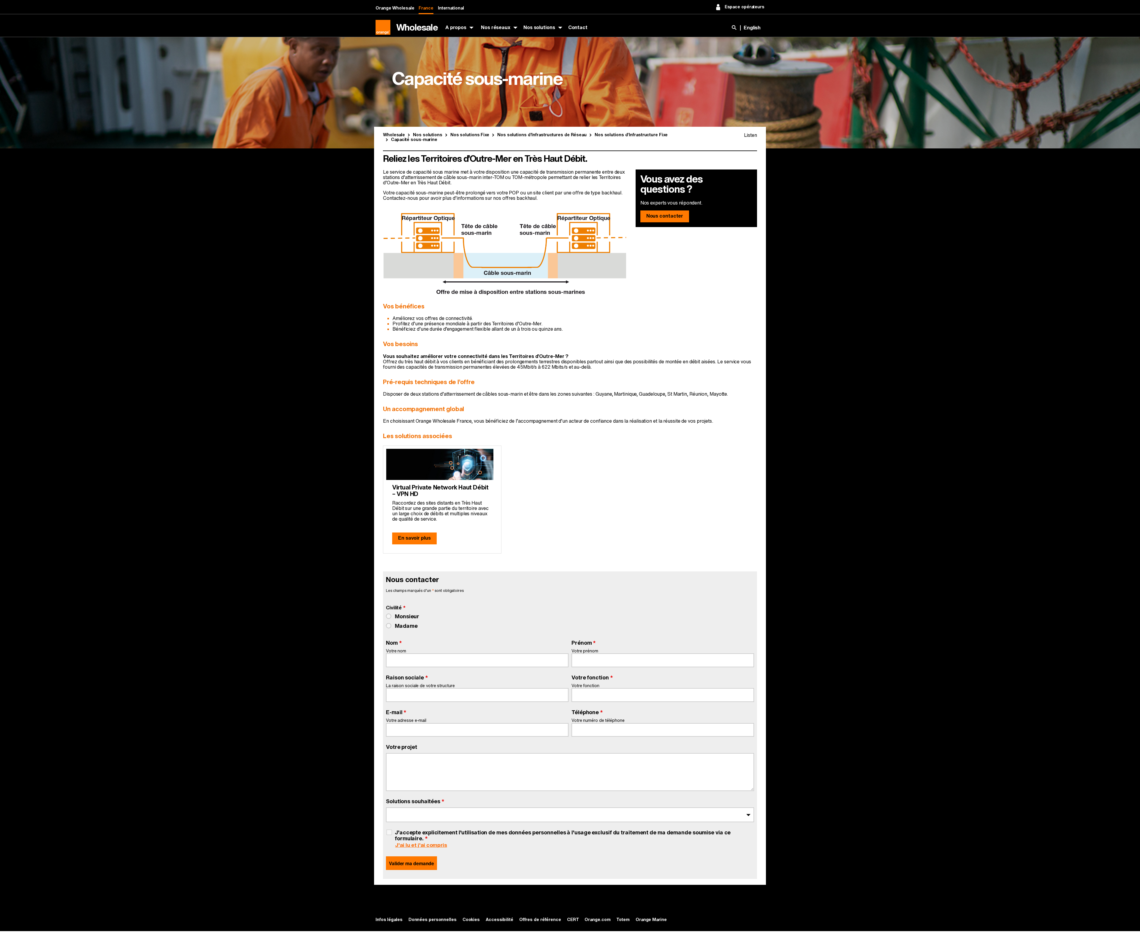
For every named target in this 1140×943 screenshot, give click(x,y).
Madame (406, 626)
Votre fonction (592, 678)
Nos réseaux (495, 27)
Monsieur (407, 616)
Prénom (583, 643)
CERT (573, 920)
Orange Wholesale (395, 8)
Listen (750, 135)
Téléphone (587, 712)
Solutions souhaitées (415, 801)
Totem (623, 920)
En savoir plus (414, 538)
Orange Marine (651, 920)
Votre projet (401, 747)
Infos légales (389, 920)
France (426, 8)
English (752, 28)
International (451, 8)
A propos (455, 27)
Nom (394, 643)
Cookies (471, 920)
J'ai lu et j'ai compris (421, 845)
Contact (578, 27)
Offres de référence (540, 920)
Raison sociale (407, 678)
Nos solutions (539, 27)
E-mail (396, 712)
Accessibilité (499, 920)
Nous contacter (664, 216)
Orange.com (597, 920)
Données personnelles (432, 920)
